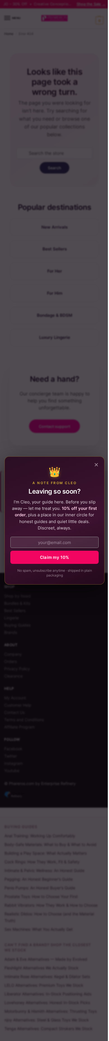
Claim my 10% (54, 557)
